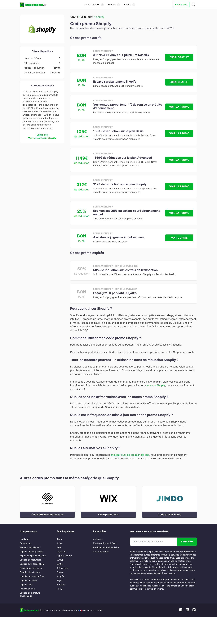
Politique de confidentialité (106, 547)
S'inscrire (187, 541)
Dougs (60, 572)
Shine (59, 543)
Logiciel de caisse (28, 580)
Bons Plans (181, 4)
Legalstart (61, 551)
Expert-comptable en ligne (33, 555)
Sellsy (59, 588)
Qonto (59, 539)
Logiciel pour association (32, 564)
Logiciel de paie (27, 588)
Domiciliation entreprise (31, 568)
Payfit (59, 580)
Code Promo (87, 16)
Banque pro (25, 543)
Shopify (60, 576)
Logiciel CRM (26, 584)
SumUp (60, 559)
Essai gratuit (179, 57)
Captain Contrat (64, 555)
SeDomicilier (62, 568)
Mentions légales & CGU (104, 543)
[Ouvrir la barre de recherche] (193, 5)
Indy (59, 547)
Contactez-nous (101, 551)
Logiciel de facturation (30, 559)
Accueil (74, 16)
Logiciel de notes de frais (32, 576)
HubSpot (61, 584)
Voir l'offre (179, 237)
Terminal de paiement (30, 547)
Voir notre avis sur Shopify (42, 138)
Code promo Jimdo (169, 514)
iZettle (60, 564)
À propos (97, 539)
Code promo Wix (108, 514)
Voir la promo (179, 106)
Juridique (24, 539)
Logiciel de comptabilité (31, 551)
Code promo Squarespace (47, 514)
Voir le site (42, 134)
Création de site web (30, 572)
